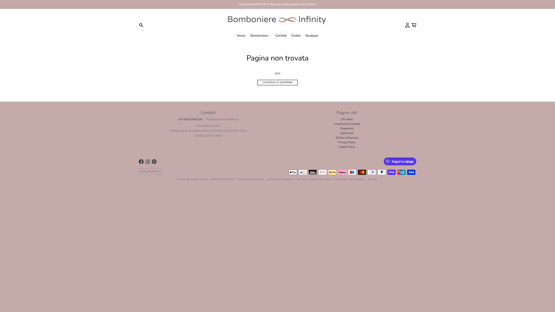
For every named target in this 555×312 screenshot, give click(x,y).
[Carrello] (413, 25)
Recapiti (372, 179)
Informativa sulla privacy (281, 179)
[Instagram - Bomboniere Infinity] (147, 161)
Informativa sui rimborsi (251, 179)
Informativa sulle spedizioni (349, 179)
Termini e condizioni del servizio (314, 179)
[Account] (407, 25)
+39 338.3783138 (190, 119)
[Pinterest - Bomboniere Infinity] (154, 161)
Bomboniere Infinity (196, 179)
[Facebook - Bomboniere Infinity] (141, 161)
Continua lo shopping (277, 82)
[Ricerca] (141, 25)
